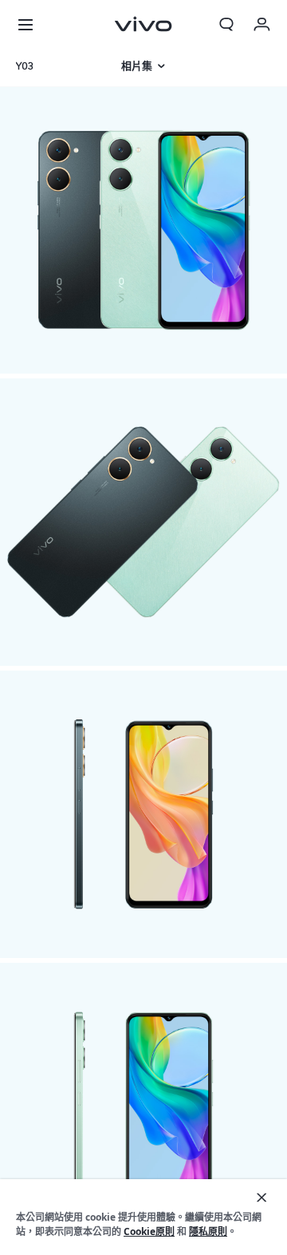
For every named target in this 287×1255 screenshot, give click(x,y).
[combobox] (54, 66)
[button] (25, 24)
